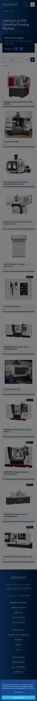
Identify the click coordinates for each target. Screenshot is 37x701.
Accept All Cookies (18, 697)
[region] (18, 690)
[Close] (35, 682)
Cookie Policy (31, 688)
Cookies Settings (18, 692)
